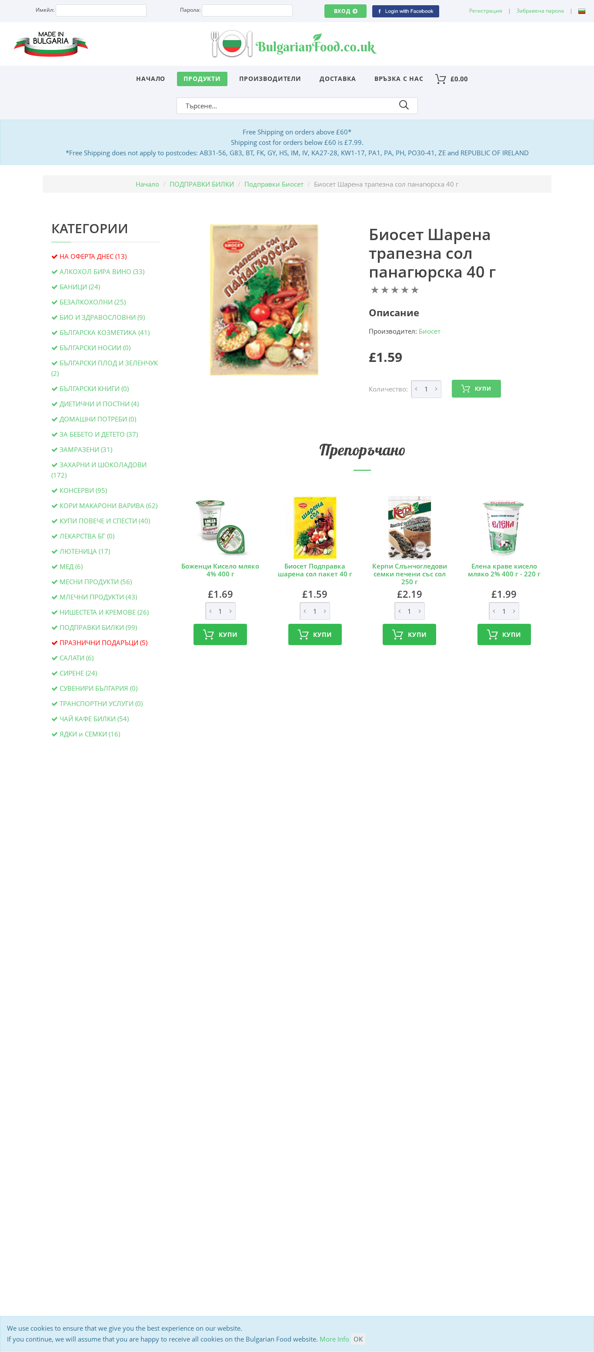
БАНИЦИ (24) (80, 286)
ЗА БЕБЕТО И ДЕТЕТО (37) (99, 434)
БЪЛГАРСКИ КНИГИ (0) (94, 388)
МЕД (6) (71, 566)
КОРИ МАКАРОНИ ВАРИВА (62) (108, 505)
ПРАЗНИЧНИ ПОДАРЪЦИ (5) (103, 642)
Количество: (388, 389)
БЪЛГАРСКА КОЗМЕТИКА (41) (105, 332)
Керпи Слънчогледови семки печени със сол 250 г (409, 574)
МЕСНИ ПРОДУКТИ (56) (96, 581)
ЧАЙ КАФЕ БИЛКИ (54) (94, 718)
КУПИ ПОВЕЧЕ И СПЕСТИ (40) (105, 520)
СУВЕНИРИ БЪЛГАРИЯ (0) (98, 688)
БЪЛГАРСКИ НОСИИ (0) (95, 347)
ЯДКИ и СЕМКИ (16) (90, 734)
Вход (342, 11)
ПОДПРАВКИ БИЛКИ (202, 184)
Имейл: (45, 9)
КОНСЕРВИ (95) (83, 490)
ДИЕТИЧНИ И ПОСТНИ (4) (99, 403)
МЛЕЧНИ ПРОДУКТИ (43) (98, 596)
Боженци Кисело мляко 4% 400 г (220, 570)
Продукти (202, 78)
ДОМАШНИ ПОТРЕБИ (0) (98, 419)
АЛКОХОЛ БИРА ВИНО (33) (102, 271)
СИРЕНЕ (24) (78, 673)
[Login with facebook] (405, 10)
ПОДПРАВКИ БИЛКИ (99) (98, 627)
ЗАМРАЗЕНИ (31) (86, 449)
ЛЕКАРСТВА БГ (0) (87, 536)
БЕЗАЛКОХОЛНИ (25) (93, 302)
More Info (334, 1339)
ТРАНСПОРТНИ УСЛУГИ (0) (101, 703)
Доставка (338, 78)
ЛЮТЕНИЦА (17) (85, 551)
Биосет (429, 331)
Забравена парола (540, 10)
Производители (270, 78)
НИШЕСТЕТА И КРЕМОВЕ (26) (104, 612)
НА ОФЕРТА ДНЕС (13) (93, 256)
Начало (150, 78)
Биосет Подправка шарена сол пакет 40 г (315, 570)
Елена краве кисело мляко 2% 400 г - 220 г (504, 570)
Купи (483, 388)
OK (358, 1339)
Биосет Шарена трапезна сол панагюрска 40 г (432, 253)
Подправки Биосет (274, 184)
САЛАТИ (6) (76, 657)
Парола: (190, 9)
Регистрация (485, 10)
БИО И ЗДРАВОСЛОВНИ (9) (102, 317)
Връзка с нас (399, 78)
